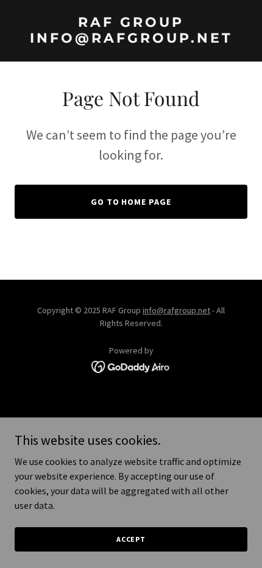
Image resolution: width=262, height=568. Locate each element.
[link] (131, 39)
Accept (131, 539)
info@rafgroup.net (176, 310)
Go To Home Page (131, 201)
